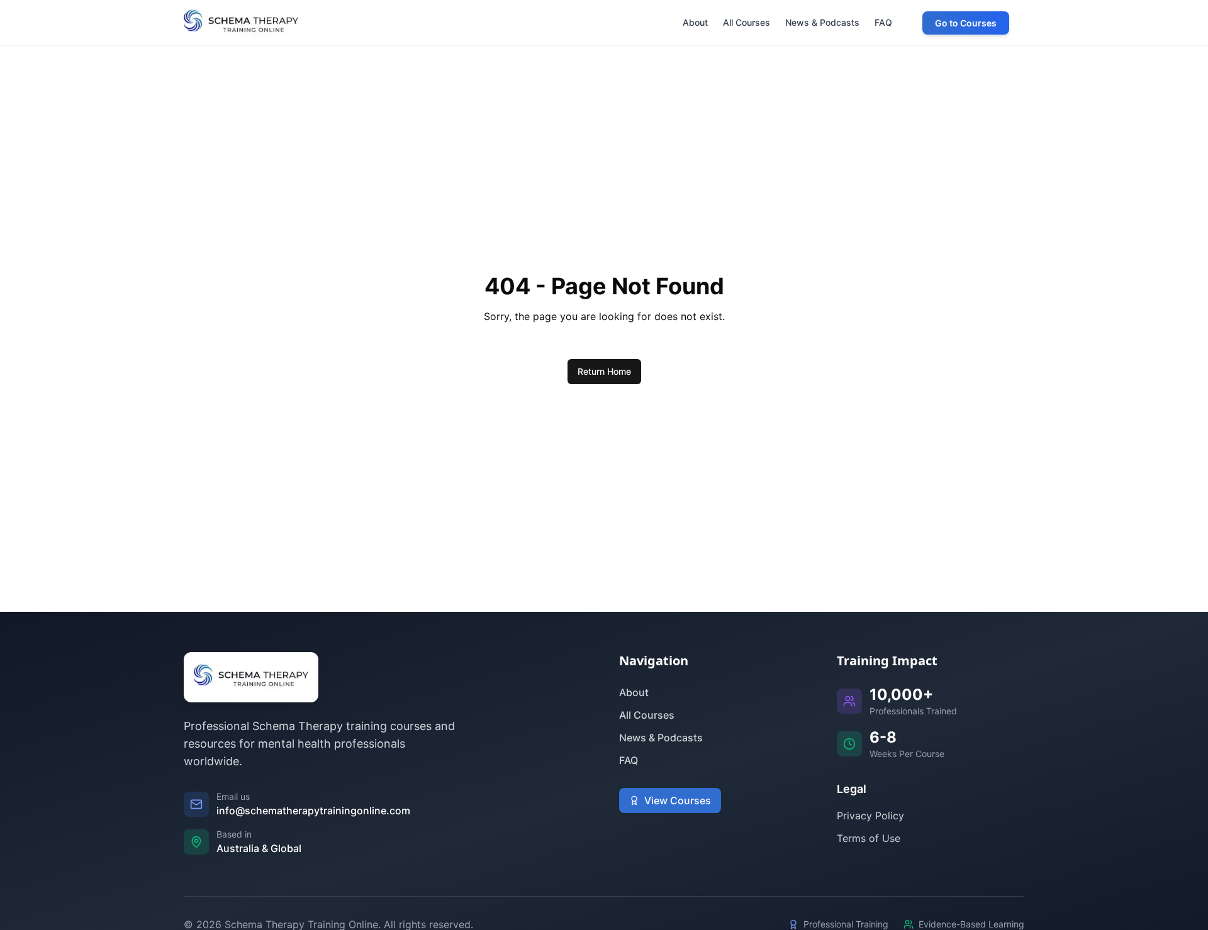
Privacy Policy (870, 815)
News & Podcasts (661, 737)
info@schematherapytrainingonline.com (313, 810)
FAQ (628, 760)
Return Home (604, 371)
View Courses (677, 800)
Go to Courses (966, 23)
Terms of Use (868, 838)
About (634, 692)
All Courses (646, 715)
